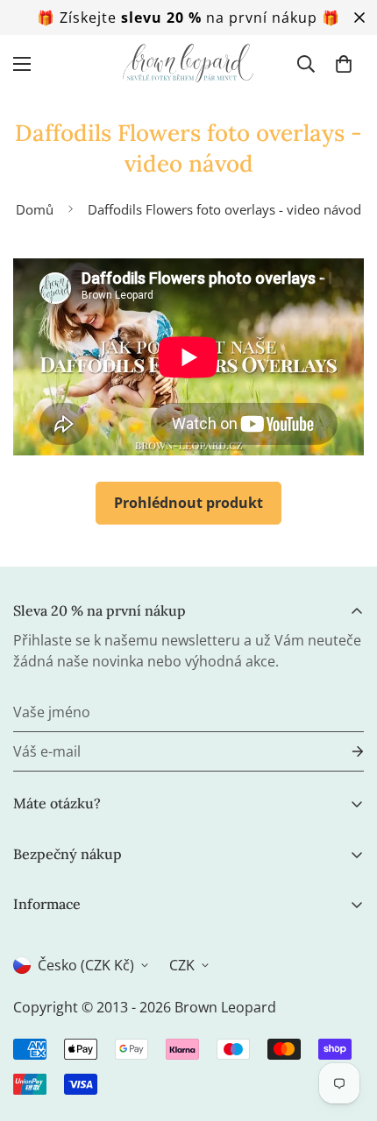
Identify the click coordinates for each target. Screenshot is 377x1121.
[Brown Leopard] (188, 63)
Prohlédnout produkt (188, 502)
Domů (34, 209)
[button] (344, 64)
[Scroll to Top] (345, 1028)
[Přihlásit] (344, 752)
